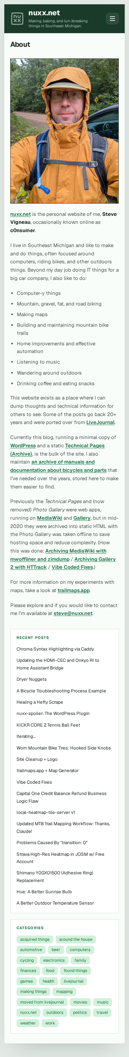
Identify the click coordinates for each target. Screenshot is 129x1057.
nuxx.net (20, 214)
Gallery (82, 518)
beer (56, 949)
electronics (54, 960)
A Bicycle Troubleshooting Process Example (61, 691)
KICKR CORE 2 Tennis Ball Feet (48, 725)
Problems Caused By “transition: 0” (52, 842)
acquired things (35, 939)
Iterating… (26, 736)
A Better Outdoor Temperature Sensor (55, 903)
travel (102, 1012)
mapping (64, 991)
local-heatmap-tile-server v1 (46, 812)
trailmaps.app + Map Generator (48, 770)
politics (80, 1012)
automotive (31, 949)
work (50, 1023)
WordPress (23, 445)
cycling (27, 960)
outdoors (55, 1012)
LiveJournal (100, 422)
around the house (75, 939)
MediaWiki (49, 518)
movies (80, 1002)
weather (28, 1023)
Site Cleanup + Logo (37, 759)
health (48, 981)
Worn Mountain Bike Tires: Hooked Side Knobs (64, 748)
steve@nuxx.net (73, 613)
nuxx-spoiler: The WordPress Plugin (53, 713)
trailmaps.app (74, 590)
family (80, 960)
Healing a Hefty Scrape (40, 702)
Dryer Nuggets (32, 679)
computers (80, 949)
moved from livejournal (42, 1002)
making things (33, 991)
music (102, 1002)
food (50, 970)
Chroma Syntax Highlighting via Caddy (55, 649)
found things (75, 970)
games (26, 981)
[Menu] (112, 18)
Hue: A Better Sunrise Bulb (44, 892)
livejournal (73, 981)
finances (28, 970)
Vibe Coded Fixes (72, 567)
